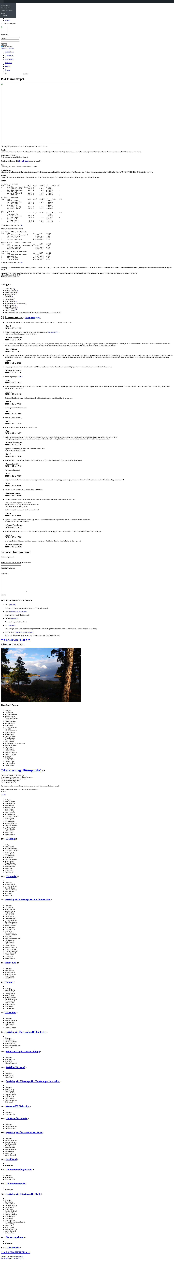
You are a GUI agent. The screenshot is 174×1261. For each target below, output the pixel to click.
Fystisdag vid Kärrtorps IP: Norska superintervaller (33, 1081)
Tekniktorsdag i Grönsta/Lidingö (23, 1051)
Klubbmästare (9, 59)
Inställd (19, 1169)
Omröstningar (9, 52)
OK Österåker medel (16, 1118)
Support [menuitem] (3, 13)
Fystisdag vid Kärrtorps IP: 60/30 (23, 1194)
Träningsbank (9, 55)
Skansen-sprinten (14, 1237)
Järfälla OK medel (15, 1067)
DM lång (10, 838)
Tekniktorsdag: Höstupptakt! (18, 611)
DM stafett (10, 1012)
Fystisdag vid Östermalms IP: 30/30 (24, 1132)
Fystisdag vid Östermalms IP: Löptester (25, 1032)
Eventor (7, 70)
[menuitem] (2, 1)
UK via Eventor (23, 161)
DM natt (9, 982)
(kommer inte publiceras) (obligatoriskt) (16, 562)
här (21, 225)
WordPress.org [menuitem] (5, 5)
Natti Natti (11, 1159)
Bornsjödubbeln (53, 332)
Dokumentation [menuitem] (6, 8)
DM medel (11, 876)
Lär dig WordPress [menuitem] (6, 10)
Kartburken (8, 63)
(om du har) (8, 568)
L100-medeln (12, 1247)
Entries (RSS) (5, 1258)
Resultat (7, 66)
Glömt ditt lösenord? (7, 48)
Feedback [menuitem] (4, 15)
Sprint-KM (12, 605)
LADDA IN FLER (15, 640)
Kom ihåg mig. (8, 46)
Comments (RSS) (18, 1258)
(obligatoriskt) (7, 557)
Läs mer (3, 794)
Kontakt (7, 20)
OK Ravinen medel (15, 1183)
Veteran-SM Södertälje (18, 1106)
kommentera (32, 317)
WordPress (19, 1256)
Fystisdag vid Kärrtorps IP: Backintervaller (27, 899)
